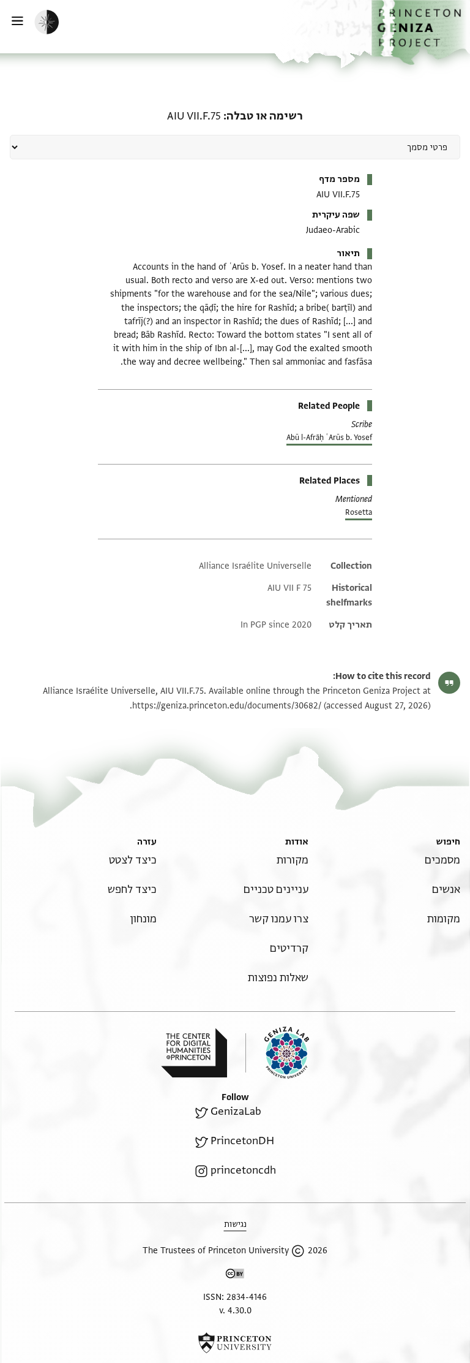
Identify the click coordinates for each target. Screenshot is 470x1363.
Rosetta (358, 512)
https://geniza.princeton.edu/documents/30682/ (226, 706)
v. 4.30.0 (235, 1310)
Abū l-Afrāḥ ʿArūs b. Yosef (329, 437)
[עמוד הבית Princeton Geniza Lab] (277, 1053)
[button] (420, 32)
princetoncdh (243, 1170)
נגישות (235, 1224)
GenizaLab (236, 1111)
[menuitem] (442, 860)
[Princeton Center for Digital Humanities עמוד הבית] (194, 1052)
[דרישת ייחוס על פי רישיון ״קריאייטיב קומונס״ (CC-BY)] (235, 1276)
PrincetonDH (242, 1141)
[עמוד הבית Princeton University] (235, 1342)
